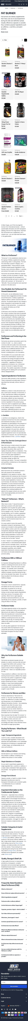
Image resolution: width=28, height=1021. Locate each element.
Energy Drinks (12, 850)
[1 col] (22, 40)
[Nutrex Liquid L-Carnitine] (20, 194)
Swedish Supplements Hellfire (5, 94)
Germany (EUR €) (14, 1005)
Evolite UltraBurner (20, 152)
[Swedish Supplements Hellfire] (7, 79)
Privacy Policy (19, 990)
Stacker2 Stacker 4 (7, 63)
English (3, 1005)
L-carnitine (17, 436)
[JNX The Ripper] (20, 79)
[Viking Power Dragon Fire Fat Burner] (7, 110)
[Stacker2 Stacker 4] (7, 51)
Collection (12, 8)
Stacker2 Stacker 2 (7, 178)
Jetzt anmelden (14, 986)
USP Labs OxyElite (7, 152)
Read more (4, 32)
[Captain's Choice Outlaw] (20, 110)
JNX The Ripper (19, 92)
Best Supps (9, 1018)
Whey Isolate (18, 843)
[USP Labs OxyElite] (7, 140)
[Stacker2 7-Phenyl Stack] (20, 51)
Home (6, 8)
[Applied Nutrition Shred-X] (7, 194)
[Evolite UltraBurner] (20, 140)
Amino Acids (8, 854)
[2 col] (25, 40)
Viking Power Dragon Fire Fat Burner (6, 124)
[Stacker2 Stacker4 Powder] (20, 166)
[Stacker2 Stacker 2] (7, 166)
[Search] (19, 4)
